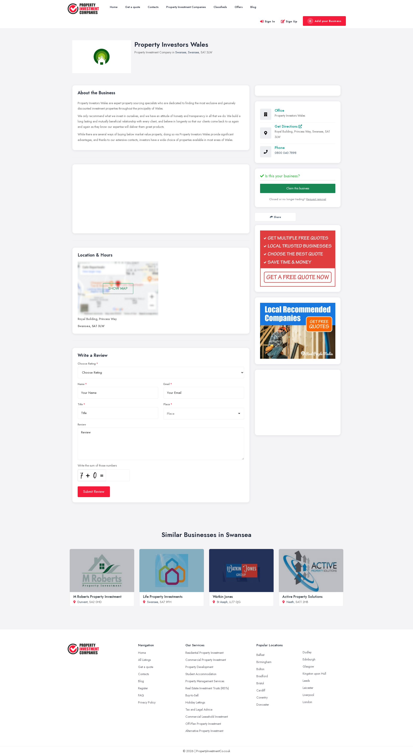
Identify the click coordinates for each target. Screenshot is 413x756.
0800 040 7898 (285, 153)
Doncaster (262, 704)
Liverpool (308, 695)
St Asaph (222, 602)
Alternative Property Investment (204, 731)
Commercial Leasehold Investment (206, 716)
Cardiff (260, 690)
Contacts (153, 7)
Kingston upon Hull (314, 673)
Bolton (260, 669)
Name (81, 384)
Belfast (260, 655)
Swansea (180, 52)
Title (80, 404)
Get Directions (287, 126)
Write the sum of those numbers (97, 465)
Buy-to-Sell (192, 695)
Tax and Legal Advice (198, 709)
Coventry (262, 697)
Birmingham (263, 662)
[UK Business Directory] (297, 331)
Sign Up (291, 21)
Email (166, 384)
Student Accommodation (200, 674)
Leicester (308, 688)
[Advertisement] (161, 200)
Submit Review (93, 491)
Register (143, 688)
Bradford (262, 676)
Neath (290, 602)
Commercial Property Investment (205, 660)
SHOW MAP (118, 288)
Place (166, 404)
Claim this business (297, 188)
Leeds (306, 681)
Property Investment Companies (186, 7)
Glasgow (308, 666)
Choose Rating (87, 364)
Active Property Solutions (302, 596)
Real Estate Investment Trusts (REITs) (207, 688)
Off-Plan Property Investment (203, 724)
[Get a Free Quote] (297, 258)
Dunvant (82, 602)
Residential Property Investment (204, 653)
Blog (253, 7)
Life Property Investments (162, 596)
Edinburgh (309, 659)
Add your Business (328, 21)
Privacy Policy (147, 702)
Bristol (260, 683)
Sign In (270, 21)
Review (82, 425)
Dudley (307, 652)
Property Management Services (204, 681)
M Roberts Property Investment (97, 596)
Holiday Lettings (195, 702)
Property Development (199, 667)
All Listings (144, 660)
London (307, 702)
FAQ (141, 695)
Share (277, 217)
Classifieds (220, 7)
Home (113, 7)
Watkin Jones (223, 596)
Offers (239, 7)
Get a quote (132, 7)
